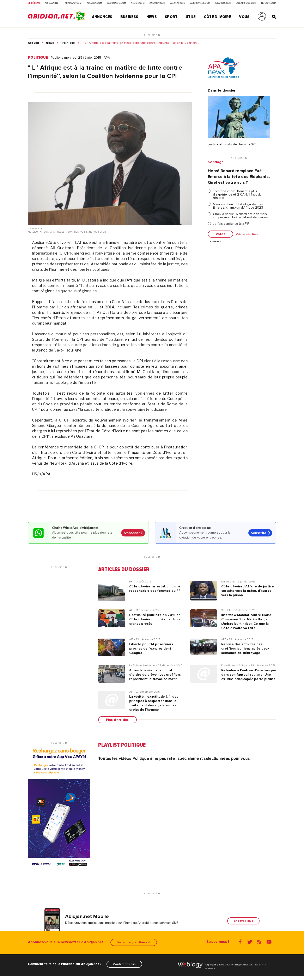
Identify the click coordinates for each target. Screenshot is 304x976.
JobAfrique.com (246, 3)
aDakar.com (177, 3)
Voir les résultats (247, 234)
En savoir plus (243, 921)
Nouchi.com (268, 3)
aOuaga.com (94, 3)
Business (129, 16)
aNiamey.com (157, 3)
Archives (215, 241)
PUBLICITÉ (151, 35)
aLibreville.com (200, 3)
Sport (171, 16)
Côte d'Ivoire (217, 16)
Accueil (33, 42)
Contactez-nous (124, 964)
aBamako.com (73, 3)
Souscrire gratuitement (133, 942)
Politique (68, 42)
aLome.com (138, 3)
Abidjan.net (52, 3)
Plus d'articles (117, 720)
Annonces (102, 16)
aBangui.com (223, 3)
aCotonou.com (116, 3)
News (151, 16)
